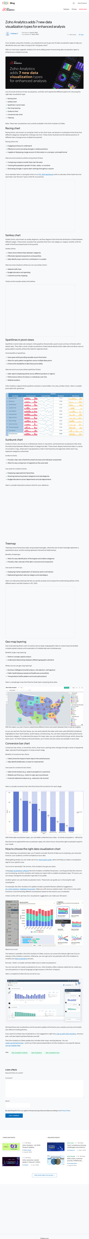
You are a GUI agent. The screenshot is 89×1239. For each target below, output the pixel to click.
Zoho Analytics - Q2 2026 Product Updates (31, 1146)
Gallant (26, 1165)
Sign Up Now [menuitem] (83, 9)
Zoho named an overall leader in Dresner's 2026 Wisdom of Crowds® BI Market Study (31, 1161)
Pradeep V (14, 33)
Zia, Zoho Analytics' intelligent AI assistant (20, 889)
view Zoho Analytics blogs (43, 1175)
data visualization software (19, 871)
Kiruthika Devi (73, 1163)
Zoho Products (82, 3)
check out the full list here (14, 1043)
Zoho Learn (70, 1143)
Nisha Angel (27, 1150)
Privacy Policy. (66, 1110)
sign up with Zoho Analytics (66, 1034)
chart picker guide (45, 860)
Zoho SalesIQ (71, 1156)
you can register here (12, 1045)
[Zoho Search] (73, 3)
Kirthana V (72, 1150)
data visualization (21, 959)
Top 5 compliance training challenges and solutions (76, 1146)
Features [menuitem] (66, 9)
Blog (12, 3)
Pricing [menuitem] (74, 9)
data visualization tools (52, 1053)
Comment (8, 1078)
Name (7, 1101)
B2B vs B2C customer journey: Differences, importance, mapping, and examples (76, 1160)
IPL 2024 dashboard (46, 174)
